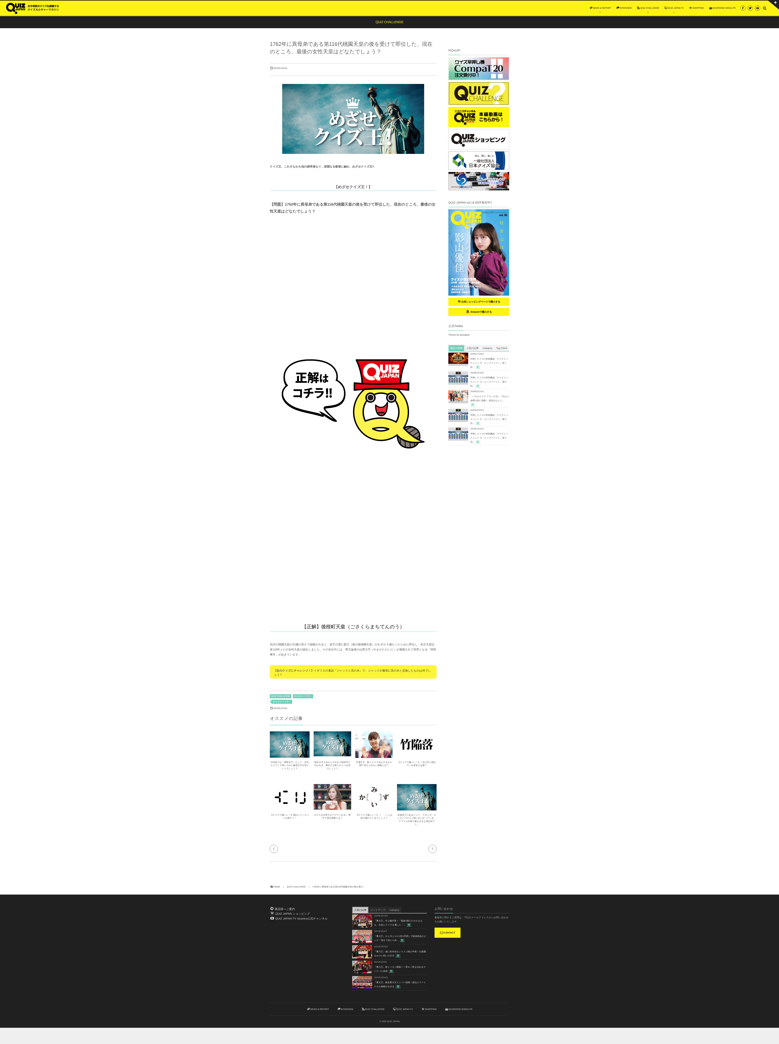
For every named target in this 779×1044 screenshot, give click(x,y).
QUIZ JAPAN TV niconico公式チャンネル (301, 918)
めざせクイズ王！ (303, 696)
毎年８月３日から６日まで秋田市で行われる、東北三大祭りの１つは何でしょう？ (332, 765)
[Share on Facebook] (743, 8)
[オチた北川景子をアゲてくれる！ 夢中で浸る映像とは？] (332, 808)
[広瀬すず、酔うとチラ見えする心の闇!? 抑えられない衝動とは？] (374, 756)
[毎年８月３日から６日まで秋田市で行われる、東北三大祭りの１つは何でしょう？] (332, 754)
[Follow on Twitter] (750, 8)
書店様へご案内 (284, 909)
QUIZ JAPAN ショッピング (292, 913)
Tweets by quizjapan (459, 334)
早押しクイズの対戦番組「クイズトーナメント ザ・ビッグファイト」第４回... (489, 438)
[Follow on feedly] (757, 8)
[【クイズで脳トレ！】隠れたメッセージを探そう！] (290, 808)
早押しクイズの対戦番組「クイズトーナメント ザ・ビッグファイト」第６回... (489, 382)
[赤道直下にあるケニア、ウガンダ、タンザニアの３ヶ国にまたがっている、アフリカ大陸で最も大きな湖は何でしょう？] (417, 808)
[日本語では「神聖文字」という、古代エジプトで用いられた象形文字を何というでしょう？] (290, 755)
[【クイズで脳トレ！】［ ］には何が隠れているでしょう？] (374, 807)
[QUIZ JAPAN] (32, 8)
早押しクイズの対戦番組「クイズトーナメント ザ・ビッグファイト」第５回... (489, 419)
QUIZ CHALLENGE (280, 696)
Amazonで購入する (481, 311)
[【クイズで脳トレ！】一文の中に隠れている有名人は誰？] (417, 755)
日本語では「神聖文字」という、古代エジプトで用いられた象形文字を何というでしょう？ (289, 765)
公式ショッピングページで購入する (480, 301)
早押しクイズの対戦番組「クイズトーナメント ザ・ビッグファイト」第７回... (489, 363)
